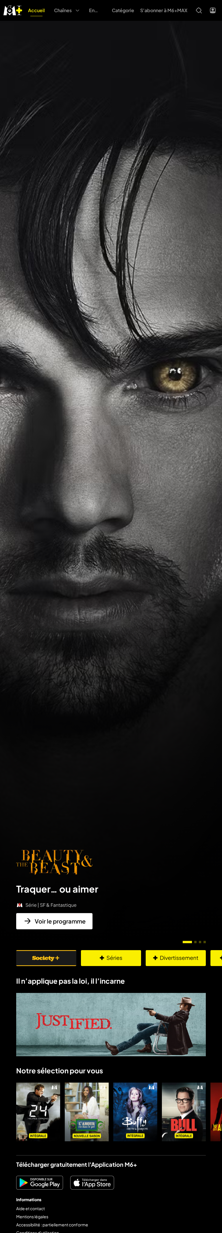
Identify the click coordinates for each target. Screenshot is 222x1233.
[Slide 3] (200, 942)
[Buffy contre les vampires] (135, 1112)
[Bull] (184, 1112)
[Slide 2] (195, 942)
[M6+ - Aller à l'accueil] (12, 10)
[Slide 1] (187, 942)
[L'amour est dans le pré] (87, 1112)
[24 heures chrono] (38, 1112)
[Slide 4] (205, 942)
